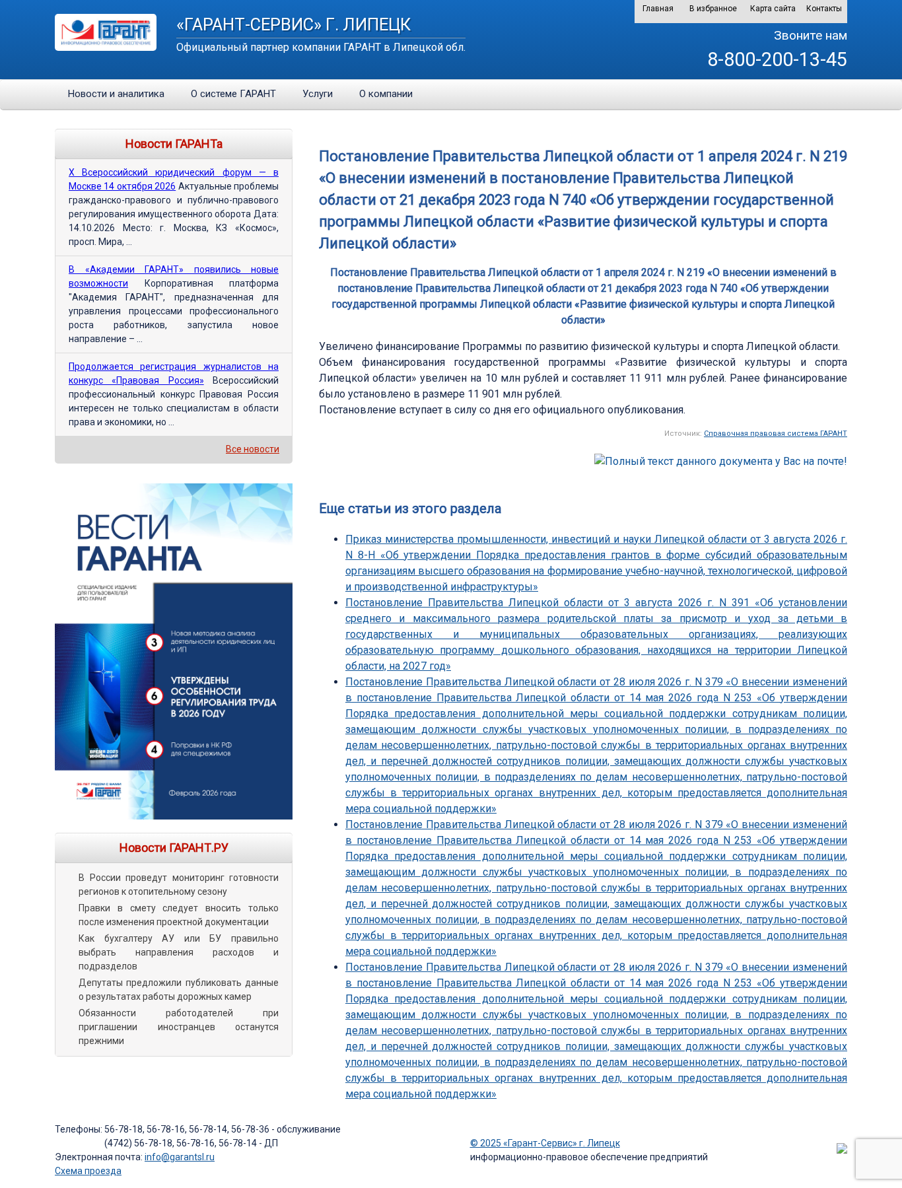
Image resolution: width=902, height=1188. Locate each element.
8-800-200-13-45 (777, 59)
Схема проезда (88, 1171)
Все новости (252, 449)
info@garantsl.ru (180, 1157)
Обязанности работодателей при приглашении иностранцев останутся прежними (179, 1027)
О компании (386, 94)
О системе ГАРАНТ (233, 94)
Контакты (824, 8)
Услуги (317, 94)
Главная (658, 8)
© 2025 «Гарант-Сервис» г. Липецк (545, 1143)
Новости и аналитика (116, 94)
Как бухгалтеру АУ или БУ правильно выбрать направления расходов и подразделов (179, 952)
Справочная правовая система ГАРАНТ (775, 433)
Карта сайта (773, 8)
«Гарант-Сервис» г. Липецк (293, 24)
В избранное (713, 8)
